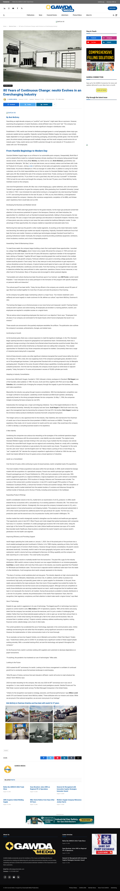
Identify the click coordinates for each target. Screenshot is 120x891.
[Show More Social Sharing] (54, 104)
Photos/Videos (77, 15)
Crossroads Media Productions (30, 887)
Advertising (114, 887)
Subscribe (112, 8)
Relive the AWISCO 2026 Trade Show (22, 2)
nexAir (6, 750)
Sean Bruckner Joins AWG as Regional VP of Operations (40, 788)
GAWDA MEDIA (13, 99)
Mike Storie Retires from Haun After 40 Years (42, 801)
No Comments (51, 99)
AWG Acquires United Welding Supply (13, 801)
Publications (30, 15)
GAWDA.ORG (82, 887)
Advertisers (64, 15)
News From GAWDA (103, 887)
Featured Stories (52, 15)
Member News (8, 85)
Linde (30, 166)
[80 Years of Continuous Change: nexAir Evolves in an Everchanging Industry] (42, 56)
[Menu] (116, 15)
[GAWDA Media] (60, 8)
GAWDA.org (101, 2)
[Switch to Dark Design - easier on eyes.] (4, 15)
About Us (89, 15)
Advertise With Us (111, 2)
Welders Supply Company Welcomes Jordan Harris (69, 801)
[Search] (113, 15)
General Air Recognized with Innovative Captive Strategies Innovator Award (67, 789)
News (40, 15)
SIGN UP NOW (101, 90)
